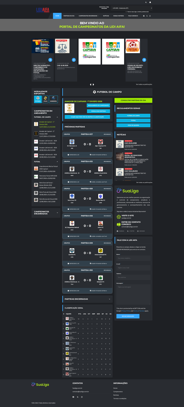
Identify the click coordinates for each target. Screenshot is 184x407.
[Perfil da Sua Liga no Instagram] (150, 16)
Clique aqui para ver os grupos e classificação (87, 117)
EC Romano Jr (72, 343)
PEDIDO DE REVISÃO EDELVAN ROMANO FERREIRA (135, 67)
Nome (118, 254)
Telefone (118, 273)
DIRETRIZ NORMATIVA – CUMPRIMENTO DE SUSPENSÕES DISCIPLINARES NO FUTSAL (42, 69)
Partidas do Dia (69, 16)
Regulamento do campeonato (98, 105)
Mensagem (119, 283)
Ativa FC (71, 363)
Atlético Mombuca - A (73, 337)
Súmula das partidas (98, 111)
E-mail (118, 264)
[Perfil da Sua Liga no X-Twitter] (147, 16)
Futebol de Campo (133, 115)
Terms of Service (139, 311)
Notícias (106, 16)
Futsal (133, 120)
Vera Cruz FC (72, 323)
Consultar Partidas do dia (133, 100)
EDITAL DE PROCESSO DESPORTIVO (133, 156)
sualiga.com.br (126, 218)
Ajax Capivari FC (72, 374)
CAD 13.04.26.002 (131, 171)
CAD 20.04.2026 (131, 143)
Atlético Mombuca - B (73, 368)
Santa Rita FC (73, 332)
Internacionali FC (73, 353)
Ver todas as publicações (144, 84)
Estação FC (72, 327)
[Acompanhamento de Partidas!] (150, 2)
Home (57, 16)
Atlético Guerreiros (72, 318)
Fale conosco (133, 16)
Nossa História (118, 16)
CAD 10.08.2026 (62, 65)
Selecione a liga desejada (104, 7)
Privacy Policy (126, 311)
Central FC (72, 348)
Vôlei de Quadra (133, 125)
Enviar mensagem (128, 316)
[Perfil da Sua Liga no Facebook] (144, 16)
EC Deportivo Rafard (73, 358)
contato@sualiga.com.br (130, 227)
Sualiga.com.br (77, 388)
